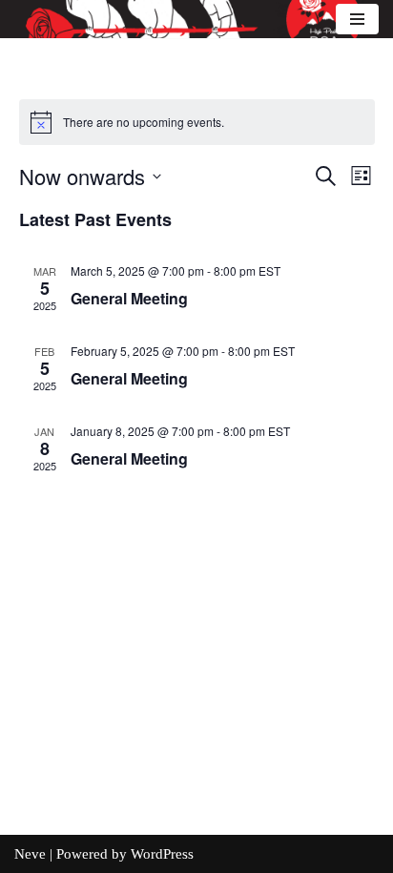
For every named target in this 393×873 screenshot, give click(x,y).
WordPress (162, 854)
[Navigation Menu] (357, 19)
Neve (30, 854)
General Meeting (129, 298)
